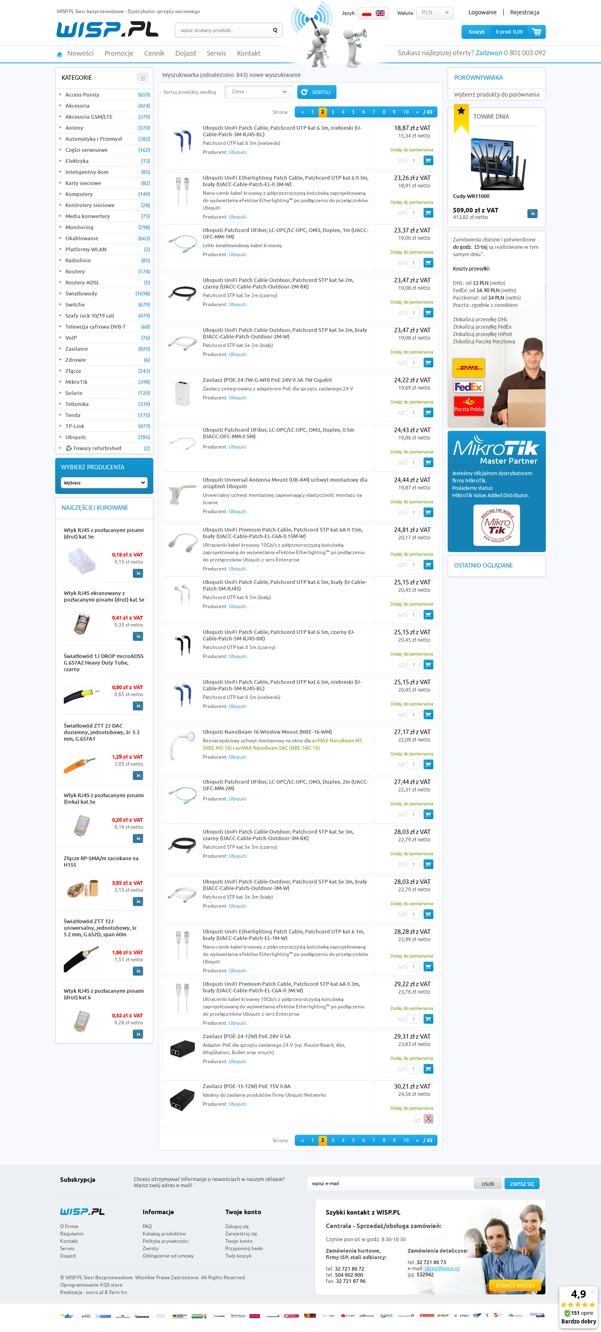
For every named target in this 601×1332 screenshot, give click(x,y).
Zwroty (151, 1248)
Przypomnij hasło (244, 1248)
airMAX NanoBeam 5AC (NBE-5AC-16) (277, 748)
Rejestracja (524, 12)
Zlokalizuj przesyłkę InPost (482, 334)
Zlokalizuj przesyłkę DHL (480, 320)
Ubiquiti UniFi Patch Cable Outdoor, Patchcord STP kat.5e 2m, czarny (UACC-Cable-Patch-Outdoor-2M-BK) (278, 283)
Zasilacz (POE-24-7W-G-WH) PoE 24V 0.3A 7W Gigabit (267, 379)
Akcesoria (107, 105)
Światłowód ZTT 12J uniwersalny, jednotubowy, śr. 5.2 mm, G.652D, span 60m (100, 928)
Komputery (107, 194)
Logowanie (483, 12)
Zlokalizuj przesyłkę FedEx (482, 327)
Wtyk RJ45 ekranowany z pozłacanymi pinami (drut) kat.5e (104, 596)
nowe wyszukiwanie (275, 75)
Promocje (119, 54)
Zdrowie (107, 359)
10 (406, 112)
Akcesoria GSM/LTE (107, 116)
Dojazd (185, 54)
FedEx (469, 386)
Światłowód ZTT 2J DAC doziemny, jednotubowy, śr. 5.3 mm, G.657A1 (101, 732)
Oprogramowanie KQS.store (91, 1285)
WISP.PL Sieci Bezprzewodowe (99, 1277)
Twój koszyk (238, 1256)
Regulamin (72, 1234)
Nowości (80, 54)
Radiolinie (107, 260)
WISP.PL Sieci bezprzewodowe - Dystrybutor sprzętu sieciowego (128, 11)
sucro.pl (94, 1292)
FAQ (147, 1226)
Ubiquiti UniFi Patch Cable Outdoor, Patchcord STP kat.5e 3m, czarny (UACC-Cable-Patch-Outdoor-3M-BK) (278, 834)
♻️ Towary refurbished (107, 448)
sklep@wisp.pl (442, 1268)
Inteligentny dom (107, 172)
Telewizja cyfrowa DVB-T (107, 326)
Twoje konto (239, 1241)
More (138, 573)
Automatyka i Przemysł (107, 138)
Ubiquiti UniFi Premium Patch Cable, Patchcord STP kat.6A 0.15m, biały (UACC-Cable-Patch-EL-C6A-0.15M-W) (283, 532)
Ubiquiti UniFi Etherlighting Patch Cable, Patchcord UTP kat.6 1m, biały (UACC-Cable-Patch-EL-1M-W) (283, 934)
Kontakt (248, 54)
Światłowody (107, 293)
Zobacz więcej (515, 1285)
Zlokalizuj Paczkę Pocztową (484, 342)
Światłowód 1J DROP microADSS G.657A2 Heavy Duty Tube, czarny (104, 662)
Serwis (216, 54)
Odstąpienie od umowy (168, 1256)
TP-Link (107, 426)
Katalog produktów (164, 1234)
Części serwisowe (107, 149)
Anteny (107, 127)
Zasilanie (107, 348)
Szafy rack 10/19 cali (107, 315)
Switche (107, 304)
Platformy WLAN (107, 249)
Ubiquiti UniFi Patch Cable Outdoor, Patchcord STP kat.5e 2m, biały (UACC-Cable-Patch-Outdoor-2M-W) (285, 333)
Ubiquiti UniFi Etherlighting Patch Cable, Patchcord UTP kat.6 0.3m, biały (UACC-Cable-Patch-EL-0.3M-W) (285, 180)
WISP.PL (107, 29)
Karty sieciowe (107, 183)
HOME (59, 53)
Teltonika (107, 404)
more (532, 213)
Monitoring (107, 227)
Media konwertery (107, 216)
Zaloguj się (237, 1226)
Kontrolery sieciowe (107, 205)
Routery (107, 271)
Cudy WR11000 (471, 196)
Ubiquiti (107, 437)
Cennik (154, 54)
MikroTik (107, 382)
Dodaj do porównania (411, 149)
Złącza (107, 370)
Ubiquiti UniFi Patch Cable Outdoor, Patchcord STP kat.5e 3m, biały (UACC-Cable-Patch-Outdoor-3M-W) (285, 884)
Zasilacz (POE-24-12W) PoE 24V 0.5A (247, 1036)
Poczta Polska (469, 406)
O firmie (69, 1226)
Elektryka (107, 161)
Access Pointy (107, 94)
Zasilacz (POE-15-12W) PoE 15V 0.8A (247, 1086)
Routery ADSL (107, 282)
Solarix (107, 393)
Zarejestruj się (241, 1234)
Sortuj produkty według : (191, 92)
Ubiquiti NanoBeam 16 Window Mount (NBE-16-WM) (267, 731)
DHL (468, 368)
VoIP (107, 337)
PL (367, 13)
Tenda (107, 415)
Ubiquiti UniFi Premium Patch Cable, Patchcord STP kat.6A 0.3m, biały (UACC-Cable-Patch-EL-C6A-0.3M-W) (281, 987)
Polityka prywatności (165, 1241)
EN (380, 13)
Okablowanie (107, 238)
